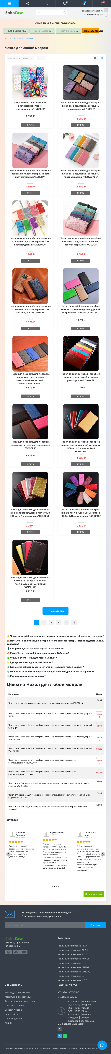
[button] (46, 3)
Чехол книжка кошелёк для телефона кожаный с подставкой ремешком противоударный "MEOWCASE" (80, 173)
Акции (8, 1022)
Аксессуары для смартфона (20, 1001)
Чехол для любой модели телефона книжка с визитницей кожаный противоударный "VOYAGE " (80, 377)
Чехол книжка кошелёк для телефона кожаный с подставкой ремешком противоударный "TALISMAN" (30, 241)
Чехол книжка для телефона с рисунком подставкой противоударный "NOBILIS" (30, 105)
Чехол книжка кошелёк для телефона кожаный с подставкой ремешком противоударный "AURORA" (30, 173)
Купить (30, 125)
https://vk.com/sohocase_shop (106, 10)
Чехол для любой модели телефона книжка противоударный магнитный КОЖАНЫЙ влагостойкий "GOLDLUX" (30, 512)
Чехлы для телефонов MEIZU (73, 980)
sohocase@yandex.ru (92, 11)
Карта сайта (11, 1014)
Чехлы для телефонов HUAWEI (74, 967)
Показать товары (91, 30)
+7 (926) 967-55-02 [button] (69, 992)
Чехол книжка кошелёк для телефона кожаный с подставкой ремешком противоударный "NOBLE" (80, 105)
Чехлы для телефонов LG (71, 976)
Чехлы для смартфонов (17, 992)
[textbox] (42, 30)
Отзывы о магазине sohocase (91, 1048)
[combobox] (16, 31)
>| (74, 622)
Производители (13, 1018)
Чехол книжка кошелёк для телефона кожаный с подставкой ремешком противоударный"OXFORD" (30, 309)
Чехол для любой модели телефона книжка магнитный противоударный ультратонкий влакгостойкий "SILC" (81, 309)
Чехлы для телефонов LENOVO (74, 971)
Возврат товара (13, 1009)
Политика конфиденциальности (64, 1048)
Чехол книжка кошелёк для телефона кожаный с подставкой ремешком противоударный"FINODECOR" (80, 241)
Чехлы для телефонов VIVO (72, 945)
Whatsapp (65, 1036)
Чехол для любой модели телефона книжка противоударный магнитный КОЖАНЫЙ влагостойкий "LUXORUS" (81, 512)
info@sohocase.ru (67, 997)
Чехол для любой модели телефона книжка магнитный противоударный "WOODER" (30, 445)
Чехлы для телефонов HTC (72, 963)
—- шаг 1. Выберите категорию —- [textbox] (16, 30)
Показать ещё (57, 611)
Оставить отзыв (93, 894)
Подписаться (95, 925)
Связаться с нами (14, 1005)
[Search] (64, 12)
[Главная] (6, 38)
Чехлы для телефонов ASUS (72, 954)
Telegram (60, 1036)
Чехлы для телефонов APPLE (73, 950)
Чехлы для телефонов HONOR (73, 958)
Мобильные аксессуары (18, 996)
